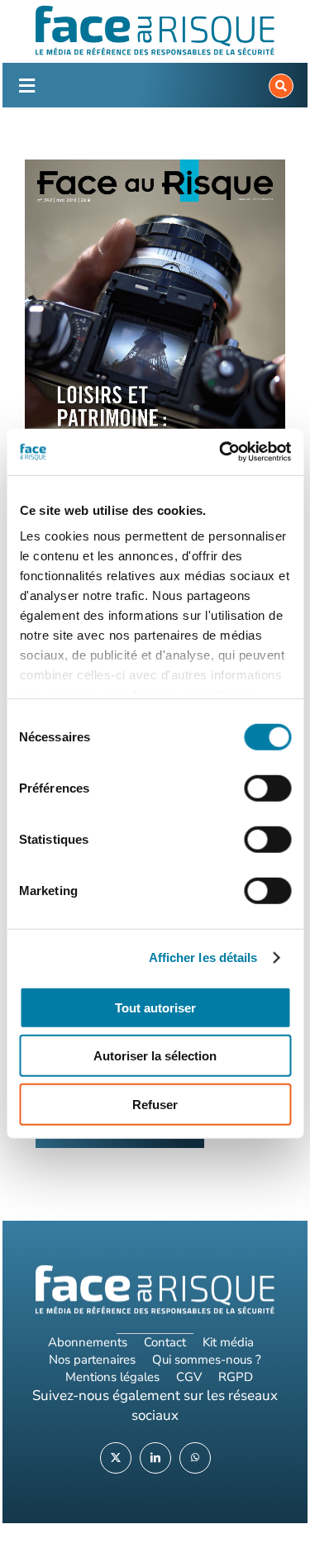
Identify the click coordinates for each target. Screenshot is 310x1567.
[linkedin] (155, 1458)
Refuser (155, 1104)
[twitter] (115, 1458)
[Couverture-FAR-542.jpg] (155, 327)
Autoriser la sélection (155, 1056)
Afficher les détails (203, 957)
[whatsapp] (195, 1458)
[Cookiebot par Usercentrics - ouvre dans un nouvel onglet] (220, 452)
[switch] (267, 787)
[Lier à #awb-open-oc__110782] (26, 86)
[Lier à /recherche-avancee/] (281, 86)
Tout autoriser (155, 1007)
